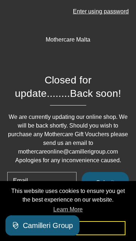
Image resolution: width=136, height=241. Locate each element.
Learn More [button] (68, 209)
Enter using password (101, 11)
